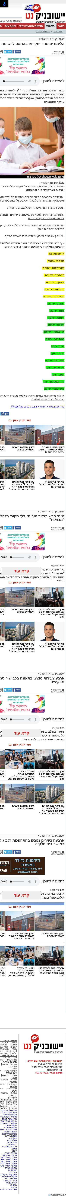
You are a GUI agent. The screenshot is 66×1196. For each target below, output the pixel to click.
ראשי (61, 26)
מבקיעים (55, 728)
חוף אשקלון (12, 1060)
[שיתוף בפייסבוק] (16, 53)
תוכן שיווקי (12, 1097)
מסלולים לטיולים (9, 1134)
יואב (15, 1057)
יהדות (14, 1106)
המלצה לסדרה (10, 1127)
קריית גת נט (11, 1183)
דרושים (5, 1075)
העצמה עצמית (10, 1131)
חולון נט (13, 1185)
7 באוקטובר (11, 1144)
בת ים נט (13, 1172)
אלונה (14, 1053)
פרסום (14, 1187)
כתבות (14, 1064)
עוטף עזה (10, 26)
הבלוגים (4, 1106)
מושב (14, 1149)
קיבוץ (14, 1151)
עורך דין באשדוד (9, 1180)
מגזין (14, 1077)
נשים (14, 1090)
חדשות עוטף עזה (9, 1155)
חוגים (14, 1075)
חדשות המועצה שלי (31, 26)
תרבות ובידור (10, 1062)
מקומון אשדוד (11, 1168)
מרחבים (6, 1057)
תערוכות (13, 1066)
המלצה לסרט (11, 1125)
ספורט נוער (12, 1088)
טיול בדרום (12, 1140)
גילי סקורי (55, 566)
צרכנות (13, 1095)
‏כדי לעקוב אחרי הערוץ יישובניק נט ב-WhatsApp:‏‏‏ (37, 406)
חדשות (50, 26)
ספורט (13, 1086)
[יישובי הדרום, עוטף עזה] (44, 22)
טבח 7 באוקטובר (9, 1146)
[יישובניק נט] (42, 1053)
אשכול (14, 1042)
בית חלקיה (54, 890)
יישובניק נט (57, 38)
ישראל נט (12, 1170)
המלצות (4, 1093)
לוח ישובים (11, 1073)
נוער (14, 1068)
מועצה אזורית (10, 1153)
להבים (14, 1047)
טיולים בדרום (11, 1136)
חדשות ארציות (43, 31)
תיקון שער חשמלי (9, 1119)
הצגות (5, 1064)
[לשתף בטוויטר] (7, 53)
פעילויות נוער (11, 1071)
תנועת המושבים (9, 1114)
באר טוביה (12, 1104)
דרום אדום (12, 1102)
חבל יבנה (9, 1051)
